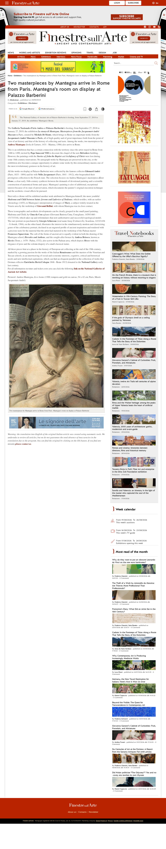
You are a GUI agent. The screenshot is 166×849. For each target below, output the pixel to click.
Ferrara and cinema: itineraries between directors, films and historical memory (129, 449)
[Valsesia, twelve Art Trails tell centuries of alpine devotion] (134, 374)
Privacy (110, 821)
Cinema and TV (136, 57)
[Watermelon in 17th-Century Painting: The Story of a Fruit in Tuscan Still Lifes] (134, 289)
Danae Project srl (101, 821)
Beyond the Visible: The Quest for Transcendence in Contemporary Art (128, 703)
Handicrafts (92, 57)
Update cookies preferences (123, 821)
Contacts (94, 27)
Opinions (76, 52)
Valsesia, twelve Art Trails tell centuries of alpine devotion (134, 382)
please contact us (23, 443)
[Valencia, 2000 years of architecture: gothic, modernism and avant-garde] (134, 419)
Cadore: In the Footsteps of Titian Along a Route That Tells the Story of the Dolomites (134, 340)
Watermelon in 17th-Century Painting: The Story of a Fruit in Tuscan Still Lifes (134, 297)
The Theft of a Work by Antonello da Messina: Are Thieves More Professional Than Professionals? (133, 586)
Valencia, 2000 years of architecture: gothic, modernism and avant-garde (132, 428)
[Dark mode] (102, 109)
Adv (105, 27)
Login (117, 3)
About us (64, 27)
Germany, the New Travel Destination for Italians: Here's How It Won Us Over (130, 680)
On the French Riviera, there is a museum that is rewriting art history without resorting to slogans (134, 276)
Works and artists (29, 52)
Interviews (61, 57)
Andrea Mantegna (16, 144)
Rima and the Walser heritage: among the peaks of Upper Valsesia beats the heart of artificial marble (133, 405)
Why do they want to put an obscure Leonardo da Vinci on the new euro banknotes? (133, 561)
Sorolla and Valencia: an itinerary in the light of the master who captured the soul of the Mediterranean (133, 493)
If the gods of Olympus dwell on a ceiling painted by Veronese (131, 319)
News (11, 52)
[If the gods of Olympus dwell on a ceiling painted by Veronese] (134, 310)
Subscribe (133, 3)
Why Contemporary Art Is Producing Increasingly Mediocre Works (129, 657)
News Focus (76, 57)
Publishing (107, 57)
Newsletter (79, 27)
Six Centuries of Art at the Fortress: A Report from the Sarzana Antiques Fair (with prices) (132, 750)
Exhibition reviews (55, 52)
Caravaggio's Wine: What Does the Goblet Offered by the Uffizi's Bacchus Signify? (131, 255)
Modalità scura (138, 821)
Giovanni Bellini (45, 206)
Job (115, 52)
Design (102, 52)
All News (21, 57)
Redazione (14, 99)
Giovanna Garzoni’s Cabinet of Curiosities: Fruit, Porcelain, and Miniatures (134, 361)
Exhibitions (46, 57)
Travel (90, 52)
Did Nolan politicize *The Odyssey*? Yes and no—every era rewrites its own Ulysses (134, 773)
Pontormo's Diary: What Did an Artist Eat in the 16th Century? (133, 610)
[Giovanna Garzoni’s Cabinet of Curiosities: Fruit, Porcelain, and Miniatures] (134, 353)
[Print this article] (90, 109)
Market (121, 57)
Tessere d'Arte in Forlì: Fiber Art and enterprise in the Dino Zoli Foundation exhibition (133, 470)
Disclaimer (33, 103)
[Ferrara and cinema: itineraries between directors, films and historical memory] (134, 441)
